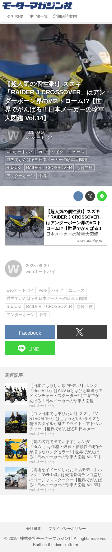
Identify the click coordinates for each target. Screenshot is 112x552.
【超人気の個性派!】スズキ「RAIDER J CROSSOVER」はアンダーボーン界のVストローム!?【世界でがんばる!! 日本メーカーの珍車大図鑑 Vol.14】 (55, 100)
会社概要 (15, 16)
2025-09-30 (35, 132)
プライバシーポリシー (67, 528)
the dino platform (63, 545)
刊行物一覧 (38, 16)
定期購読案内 (65, 16)
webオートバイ (39, 137)
